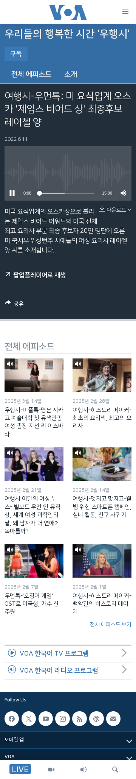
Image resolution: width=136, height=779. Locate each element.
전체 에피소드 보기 (110, 625)
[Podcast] (96, 718)
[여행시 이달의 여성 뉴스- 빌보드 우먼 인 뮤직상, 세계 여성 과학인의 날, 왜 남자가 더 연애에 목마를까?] (34, 464)
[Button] (14, 305)
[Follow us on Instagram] (62, 718)
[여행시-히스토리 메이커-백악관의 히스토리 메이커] (102, 561)
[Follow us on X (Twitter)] (29, 718)
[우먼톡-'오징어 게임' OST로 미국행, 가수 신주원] (34, 561)
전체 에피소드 (31, 74)
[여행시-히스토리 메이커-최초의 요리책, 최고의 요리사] (102, 375)
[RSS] (79, 718)
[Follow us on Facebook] (12, 718)
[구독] (113, 718)
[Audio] (83, 769)
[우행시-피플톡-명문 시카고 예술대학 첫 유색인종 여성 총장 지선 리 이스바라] (34, 375)
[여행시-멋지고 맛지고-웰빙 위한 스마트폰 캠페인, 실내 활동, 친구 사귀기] (102, 464)
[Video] (51, 769)
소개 (70, 74)
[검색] (115, 769)
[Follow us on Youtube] (46, 718)
